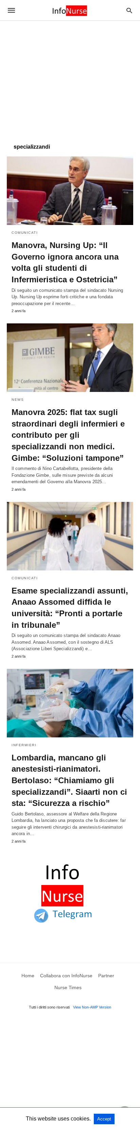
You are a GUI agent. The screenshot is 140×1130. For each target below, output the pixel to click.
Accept (104, 1119)
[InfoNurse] (69, 10)
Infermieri (24, 745)
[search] (129, 10)
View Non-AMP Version (92, 1007)
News (18, 399)
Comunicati (25, 232)
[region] (70, 78)
